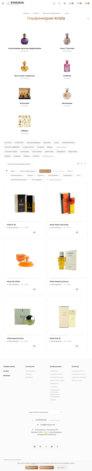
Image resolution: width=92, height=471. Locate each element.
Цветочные (49, 151)
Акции (6, 371)
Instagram (40, 446)
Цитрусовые (37, 151)
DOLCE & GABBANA (12, 147)
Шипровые (24, 151)
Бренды (6, 375)
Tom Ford (8, 142)
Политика (54, 387)
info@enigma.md (47, 425)
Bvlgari (50, 147)
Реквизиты (54, 383)
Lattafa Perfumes (68, 142)
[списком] (81, 163)
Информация (55, 366)
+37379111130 (40, 420)
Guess (56, 142)
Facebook (34, 446)
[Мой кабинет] (65, 3)
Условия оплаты (56, 374)
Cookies (53, 400)
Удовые (7, 156)
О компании (30, 371)
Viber (46, 446)
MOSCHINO (19, 142)
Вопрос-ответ (77, 380)
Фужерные (61, 151)
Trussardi (40, 147)
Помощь (75, 366)
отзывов (40, 434)
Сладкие (17, 156)
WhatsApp (51, 446)
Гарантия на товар (57, 380)
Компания (30, 366)
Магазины (54, 371)
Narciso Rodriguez (33, 142)
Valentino (47, 142)
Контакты (29, 377)
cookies (33, 463)
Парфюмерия (9, 366)
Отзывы (28, 374)
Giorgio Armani (28, 147)
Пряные (36, 156)
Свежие (27, 156)
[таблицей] (85, 163)
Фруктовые (72, 151)
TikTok (57, 446)
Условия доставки (57, 377)
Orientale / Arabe (11, 151)
